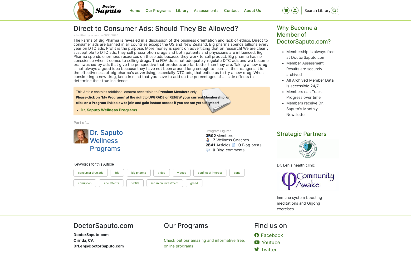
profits (135, 183)
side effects (111, 183)
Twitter (269, 249)
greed (194, 183)
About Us (252, 10)
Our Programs (158, 10)
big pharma (138, 172)
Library (182, 10)
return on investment (164, 183)
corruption (85, 183)
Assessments (206, 10)
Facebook (272, 235)
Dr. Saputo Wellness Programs (109, 110)
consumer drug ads (90, 172)
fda (117, 172)
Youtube (271, 242)
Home (134, 10)
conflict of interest (210, 172)
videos (181, 172)
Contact (231, 10)
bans (237, 172)
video (161, 172)
